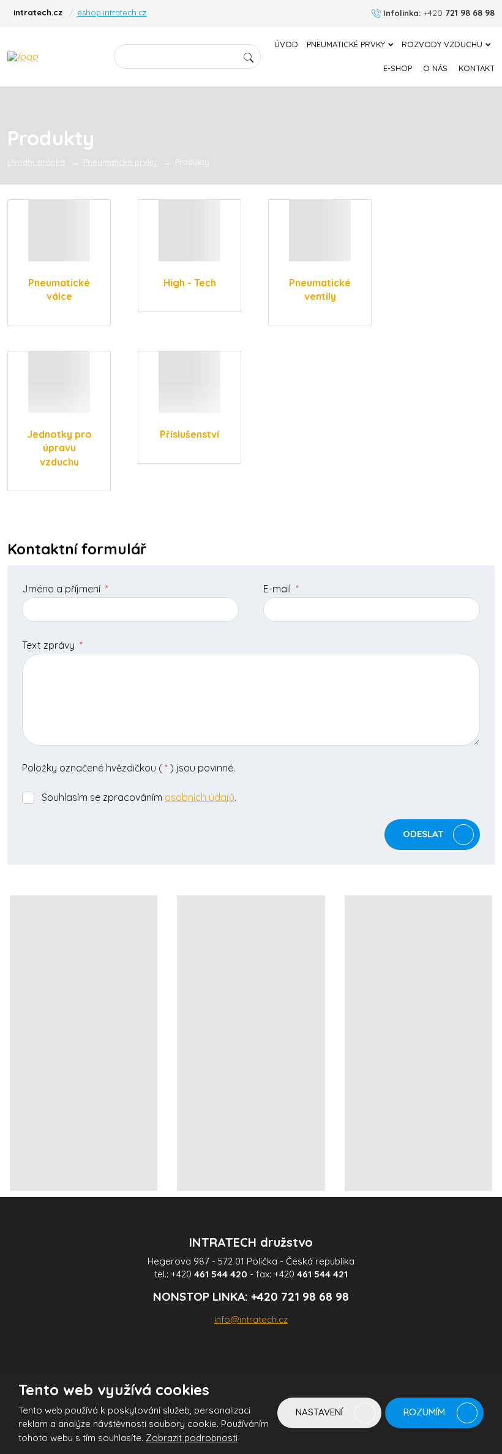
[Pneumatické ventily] (320, 230)
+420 (209, 1274)
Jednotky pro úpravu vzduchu (59, 448)
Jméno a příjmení (65, 589)
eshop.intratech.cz (111, 12)
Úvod (286, 44)
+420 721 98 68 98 (300, 1296)
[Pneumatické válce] (59, 230)
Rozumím (425, 1412)
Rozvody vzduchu (442, 44)
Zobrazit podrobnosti (192, 1438)
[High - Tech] (189, 230)
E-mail (281, 589)
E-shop (397, 68)
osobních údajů (199, 797)
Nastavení (320, 1412)
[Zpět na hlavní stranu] (53, 56)
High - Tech (189, 283)
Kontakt (477, 68)
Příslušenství (189, 434)
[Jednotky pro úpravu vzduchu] (59, 382)
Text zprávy (52, 645)
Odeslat (423, 834)
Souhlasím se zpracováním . (139, 797)
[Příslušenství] (189, 382)
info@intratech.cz (251, 1319)
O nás (435, 68)
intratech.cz (37, 12)
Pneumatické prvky (346, 44)
